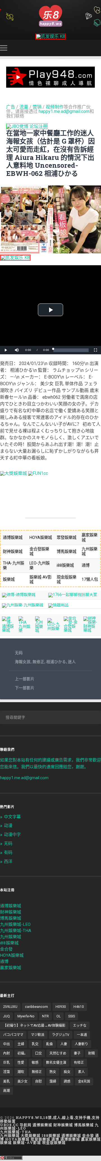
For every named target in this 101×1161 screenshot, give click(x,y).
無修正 (38, 661)
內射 (6, 1053)
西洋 (8, 861)
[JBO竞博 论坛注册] (27, 126)
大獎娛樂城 (30, 1135)
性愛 (20, 1063)
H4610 (79, 1007)
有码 (8, 852)
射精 (91, 1053)
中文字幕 (12, 816)
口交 (38, 1053)
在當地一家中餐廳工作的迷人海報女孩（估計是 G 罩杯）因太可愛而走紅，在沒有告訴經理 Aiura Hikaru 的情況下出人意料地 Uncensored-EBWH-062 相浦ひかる (50, 153)
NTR (45, 1016)
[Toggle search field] (97, 48)
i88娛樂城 (9, 942)
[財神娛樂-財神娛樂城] (91, 630)
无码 (19, 652)
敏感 (35, 1063)
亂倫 (49, 1044)
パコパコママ (13, 1035)
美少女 (22, 1081)
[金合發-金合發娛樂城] (71, 630)
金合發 (6, 949)
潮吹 (20, 1072)
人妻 (63, 1044)
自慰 (38, 1081)
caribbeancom (36, 1007)
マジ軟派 (37, 1035)
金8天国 (84, 1081)
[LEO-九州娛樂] (53, 628)
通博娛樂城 (10, 905)
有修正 (79, 1063)
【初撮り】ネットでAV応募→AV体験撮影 (34, 1026)
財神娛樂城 (10, 912)
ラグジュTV (60, 1035)
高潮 (6, 1091)
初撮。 (22, 1053)
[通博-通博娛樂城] (18, 594)
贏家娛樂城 (10, 967)
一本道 (82, 1035)
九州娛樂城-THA (15, 930)
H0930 (61, 1007)
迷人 (72, 661)
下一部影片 (25, 688)
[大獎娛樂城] (13, 473)
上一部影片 (25, 679)
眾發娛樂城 (40, 1139)
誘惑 (67, 1081)
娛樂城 (6, 1142)
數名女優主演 (56, 1063)
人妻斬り (81, 1044)
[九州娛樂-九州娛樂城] (22, 605)
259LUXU (10, 1007)
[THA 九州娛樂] (25, 630)
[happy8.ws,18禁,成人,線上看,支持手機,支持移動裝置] (50, 15)
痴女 (67, 1072)
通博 (4, 961)
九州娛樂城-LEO (15, 924)
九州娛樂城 (10, 936)
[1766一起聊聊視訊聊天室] (72, 594)
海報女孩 (23, 661)
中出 (6, 1044)
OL (58, 1016)
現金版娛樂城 (54, 1142)
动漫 (8, 825)
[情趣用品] (58, 605)
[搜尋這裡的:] (50, 717)
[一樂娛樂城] (38, 473)
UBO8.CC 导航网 (15, 1125)
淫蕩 (6, 1072)
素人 (81, 1072)
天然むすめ (57, 1053)
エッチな (79, 1026)
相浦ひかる (56, 661)
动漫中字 (12, 834)
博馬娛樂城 (10, 918)
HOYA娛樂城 (12, 955)
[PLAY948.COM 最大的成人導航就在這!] (50, 85)
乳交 (35, 1044)
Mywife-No (26, 1016)
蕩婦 (52, 1081)
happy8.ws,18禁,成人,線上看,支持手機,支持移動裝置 (50, 1119)
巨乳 (6, 1063)
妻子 (77, 1053)
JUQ (6, 1016)
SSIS (71, 1016)
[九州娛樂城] (39, 630)
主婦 (20, 1044)
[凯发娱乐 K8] (50, 36)
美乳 (6, 1081)
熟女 (52, 1072)
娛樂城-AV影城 (27, 1142)
